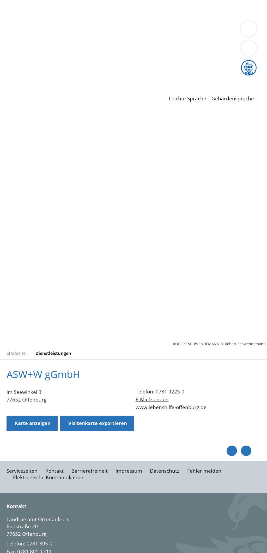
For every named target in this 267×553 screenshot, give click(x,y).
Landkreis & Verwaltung (28, 30)
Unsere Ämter (16, 23)
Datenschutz (164, 470)
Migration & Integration (161, 10)
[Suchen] (249, 48)
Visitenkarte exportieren (97, 423)
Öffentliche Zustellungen (90, 90)
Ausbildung (102, 77)
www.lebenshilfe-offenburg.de (171, 407)
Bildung (145, 37)
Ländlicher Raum (209, 37)
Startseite (16, 353)
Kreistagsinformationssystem (48, 63)
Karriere (9, 70)
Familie (124, 10)
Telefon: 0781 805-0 (29, 543)
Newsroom (12, 84)
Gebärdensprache (232, 98)
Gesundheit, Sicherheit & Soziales (96, 37)
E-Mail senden (152, 399)
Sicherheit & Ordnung (215, 10)
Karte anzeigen (33, 423)
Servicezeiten (22, 470)
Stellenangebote (33, 77)
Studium (127, 77)
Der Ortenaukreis (34, 37)
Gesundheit (28, 16)
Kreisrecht (96, 63)
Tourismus (26, 43)
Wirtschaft (254, 10)
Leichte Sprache (187, 98)
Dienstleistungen (20, 3)
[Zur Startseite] (46, 152)
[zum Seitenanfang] (246, 451)
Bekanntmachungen (64, 43)
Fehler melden (204, 470)
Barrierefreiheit (89, 470)
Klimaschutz (244, 37)
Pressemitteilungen (37, 90)
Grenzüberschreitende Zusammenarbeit (62, 50)
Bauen (21, 10)
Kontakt (54, 470)
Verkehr (105, 10)
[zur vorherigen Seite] (232, 451)
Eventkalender (71, 77)
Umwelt (52, 16)
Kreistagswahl (125, 63)
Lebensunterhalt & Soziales (63, 10)
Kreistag (9, 57)
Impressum (129, 470)
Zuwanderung (171, 37)
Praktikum (150, 77)
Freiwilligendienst (183, 77)
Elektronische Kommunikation (48, 477)
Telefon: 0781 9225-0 (160, 391)
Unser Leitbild (222, 77)
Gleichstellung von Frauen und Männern (136, 43)
